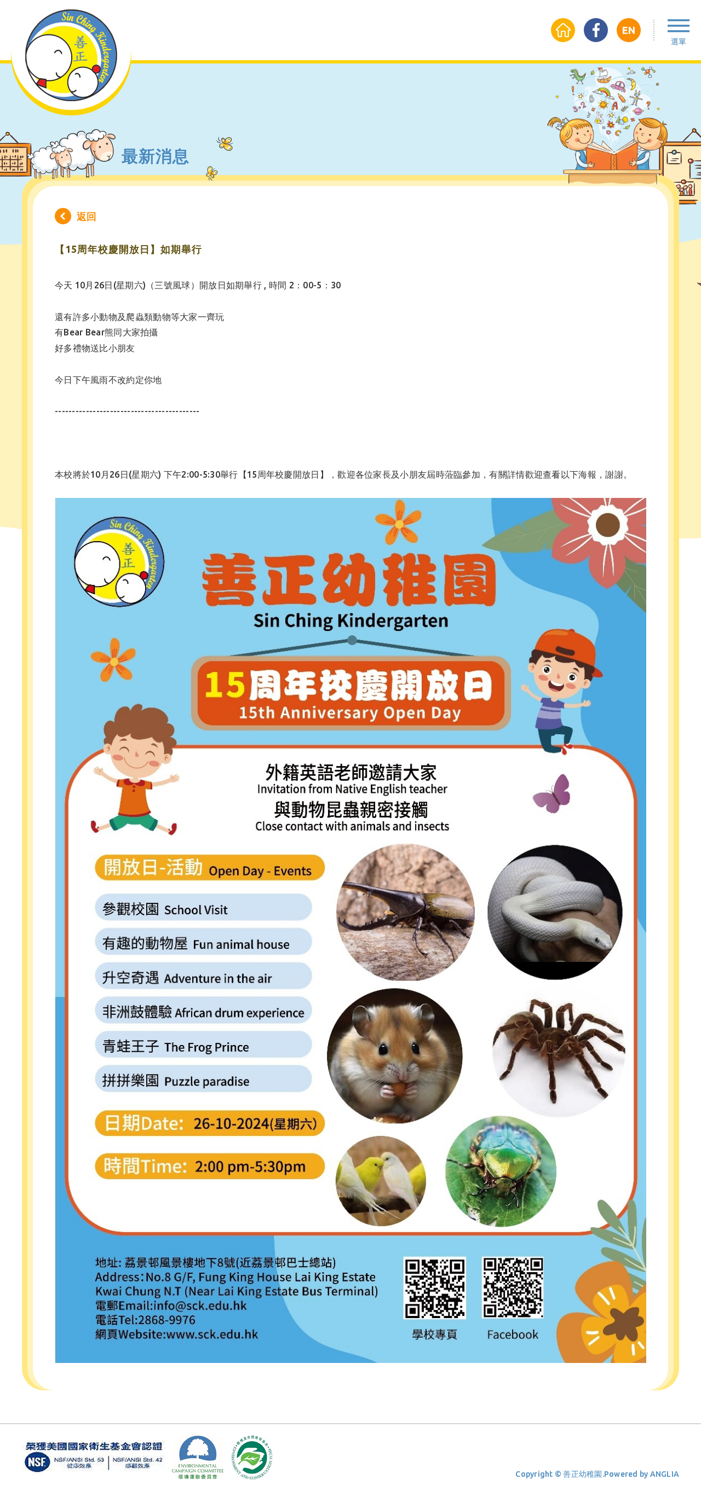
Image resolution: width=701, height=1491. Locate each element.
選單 (678, 41)
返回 (86, 216)
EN (628, 30)
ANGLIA (665, 1474)
